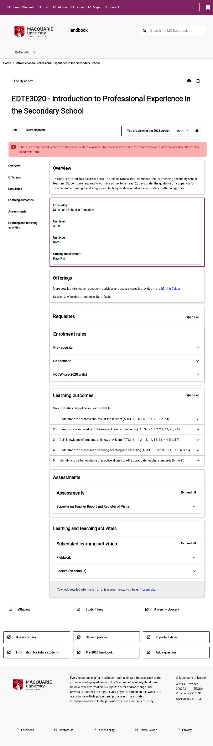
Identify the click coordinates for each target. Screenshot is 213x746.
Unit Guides (173, 288)
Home (7, 63)
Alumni (62, 7)
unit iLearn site (145, 589)
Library (80, 7)
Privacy (187, 730)
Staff (46, 7)
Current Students (23, 7)
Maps (96, 7)
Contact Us (66, 730)
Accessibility (106, 730)
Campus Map (148, 730)
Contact (114, 7)
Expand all (192, 317)
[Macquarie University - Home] (34, 32)
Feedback (27, 730)
